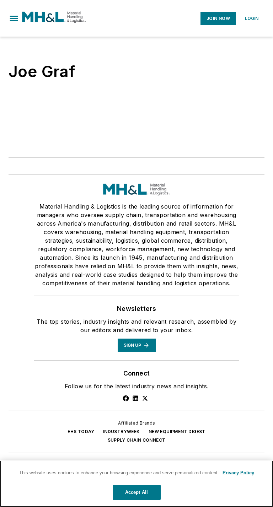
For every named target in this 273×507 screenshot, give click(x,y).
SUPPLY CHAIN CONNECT (137, 440)
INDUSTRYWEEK (121, 431)
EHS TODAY (81, 431)
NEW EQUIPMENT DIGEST (177, 431)
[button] (14, 18)
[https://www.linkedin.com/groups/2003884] (135, 398)
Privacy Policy (238, 472)
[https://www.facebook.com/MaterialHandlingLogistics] (125, 398)
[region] (136, 483)
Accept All (136, 492)
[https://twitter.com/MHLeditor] (145, 398)
